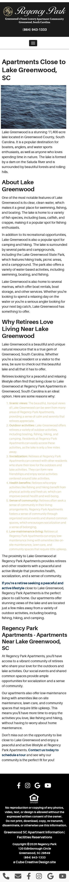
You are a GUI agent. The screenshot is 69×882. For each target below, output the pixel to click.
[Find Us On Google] (37, 786)
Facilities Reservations (34, 837)
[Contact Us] (18, 877)
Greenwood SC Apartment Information (34, 832)
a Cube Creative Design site (34, 862)
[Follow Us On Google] (50, 877)
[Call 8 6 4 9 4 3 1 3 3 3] (6, 877)
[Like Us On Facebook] (19, 786)
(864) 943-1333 (34, 30)
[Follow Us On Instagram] (27, 786)
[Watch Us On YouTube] (48, 786)
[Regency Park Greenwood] (34, 15)
